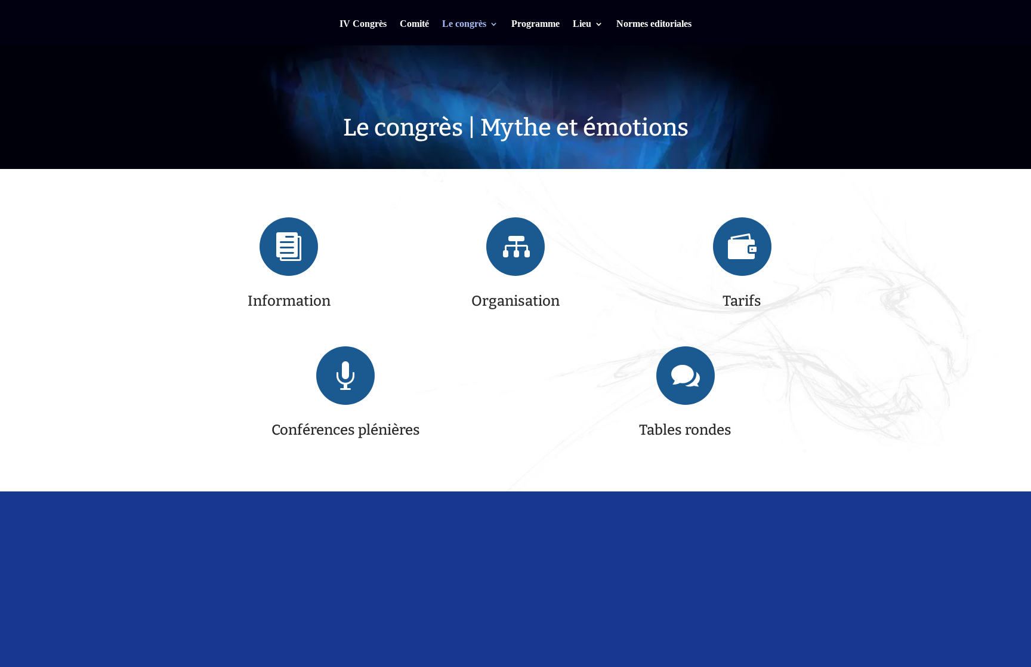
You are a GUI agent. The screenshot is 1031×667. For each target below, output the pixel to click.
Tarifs (742, 301)
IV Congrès (363, 24)
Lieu (582, 24)
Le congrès (464, 24)
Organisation (515, 301)
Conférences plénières (345, 430)
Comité (414, 24)
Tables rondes (685, 430)
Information (289, 301)
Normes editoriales (654, 24)
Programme (535, 24)
